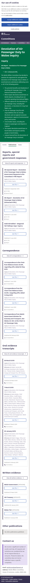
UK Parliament (5, 43)
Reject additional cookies (15, 25)
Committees (8, 38)
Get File (14, 184)
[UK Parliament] (5, 34)
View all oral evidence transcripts (14, 354)
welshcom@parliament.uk (15, 567)
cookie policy (8, 15)
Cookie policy (4, 579)
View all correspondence (14, 256)
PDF (6, 72)
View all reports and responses (14, 163)
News (20, 145)
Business (13, 43)
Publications (12, 145)
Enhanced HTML (13, 72)
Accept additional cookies (15, 19)
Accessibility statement (11, 581)
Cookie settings (15, 29)
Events (4, 145)
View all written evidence (14, 478)
